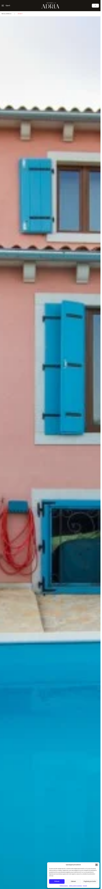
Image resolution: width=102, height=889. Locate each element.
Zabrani (73, 881)
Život (20, 14)
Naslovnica (6, 14)
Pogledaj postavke (90, 881)
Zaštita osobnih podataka (75, 886)
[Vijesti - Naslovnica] (50, 5)
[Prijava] (95, 6)
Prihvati (56, 881)
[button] (97, 865)
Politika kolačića (64, 886)
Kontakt (85, 886)
